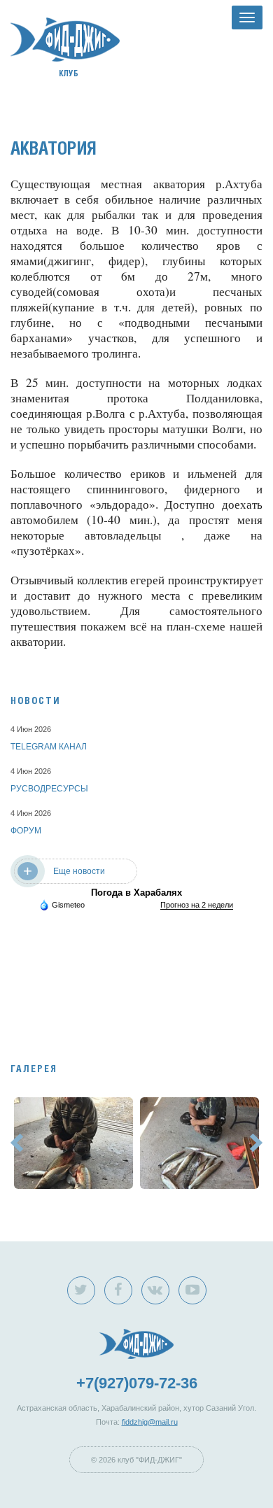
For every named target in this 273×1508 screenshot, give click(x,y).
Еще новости (79, 871)
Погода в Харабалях (136, 892)
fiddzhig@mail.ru (150, 1422)
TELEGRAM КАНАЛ (48, 747)
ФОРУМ (25, 831)
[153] (73, 1143)
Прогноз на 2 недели (196, 905)
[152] (199, 1143)
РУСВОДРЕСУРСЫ (49, 789)
